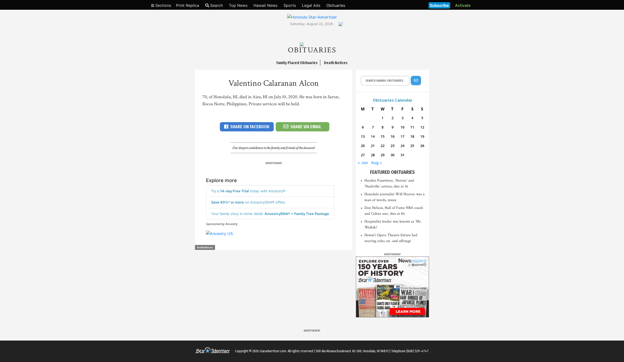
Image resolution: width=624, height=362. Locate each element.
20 (363, 145)
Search (216, 5)
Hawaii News (265, 5)
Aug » (376, 162)
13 (363, 136)
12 (422, 127)
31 (402, 155)
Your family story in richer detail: (270, 214)
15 (382, 136)
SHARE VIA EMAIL (305, 126)
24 (402, 145)
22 (382, 145)
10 (402, 127)
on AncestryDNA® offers (248, 202)
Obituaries (335, 5)
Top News (238, 5)
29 (382, 155)
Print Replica (187, 5)
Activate (462, 5)
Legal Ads (311, 5)
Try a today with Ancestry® (248, 191)
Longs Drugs (410, 4)
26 (422, 145)
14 (373, 136)
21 (373, 145)
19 (422, 136)
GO (416, 80)
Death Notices (205, 247)
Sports (289, 5)
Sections (162, 5)
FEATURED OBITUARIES (392, 172)
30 (392, 155)
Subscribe (439, 5)
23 (392, 145)
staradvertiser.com (272, 351)
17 (402, 136)
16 (392, 136)
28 (373, 155)
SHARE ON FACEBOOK (249, 126)
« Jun (363, 162)
